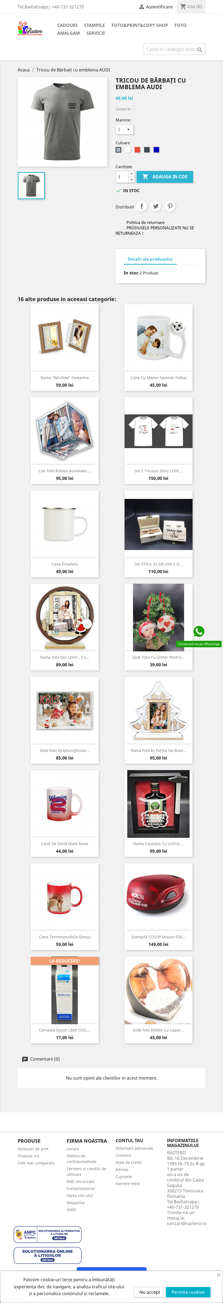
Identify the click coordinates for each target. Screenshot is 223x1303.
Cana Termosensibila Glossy (64, 936)
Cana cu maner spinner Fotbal (159, 377)
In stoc (131, 273)
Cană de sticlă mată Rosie (64, 843)
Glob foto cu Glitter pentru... (158, 657)
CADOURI (67, 25)
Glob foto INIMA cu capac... (158, 1030)
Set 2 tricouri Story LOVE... (158, 470)
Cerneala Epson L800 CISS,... (65, 1030)
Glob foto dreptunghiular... (65, 750)
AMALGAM (68, 33)
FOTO (181, 25)
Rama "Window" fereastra (65, 377)
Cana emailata (65, 564)
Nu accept (150, 1292)
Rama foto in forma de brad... (158, 750)
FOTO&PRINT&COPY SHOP (140, 25)
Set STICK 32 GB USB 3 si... (158, 564)
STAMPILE (94, 25)
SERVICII (95, 33)
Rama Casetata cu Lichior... (158, 843)
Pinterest (170, 206)
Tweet (155, 206)
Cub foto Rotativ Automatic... (64, 470)
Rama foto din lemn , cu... (64, 657)
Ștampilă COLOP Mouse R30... (158, 936)
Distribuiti (141, 206)
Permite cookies (188, 1292)
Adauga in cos (164, 176)
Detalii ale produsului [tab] (150, 259)
